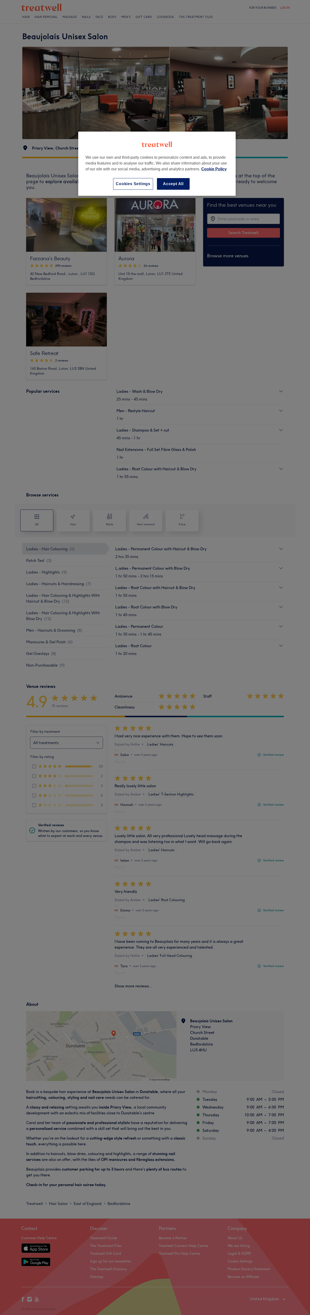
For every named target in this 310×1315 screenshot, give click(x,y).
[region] (157, 164)
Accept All (173, 184)
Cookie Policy (214, 169)
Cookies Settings (133, 184)
